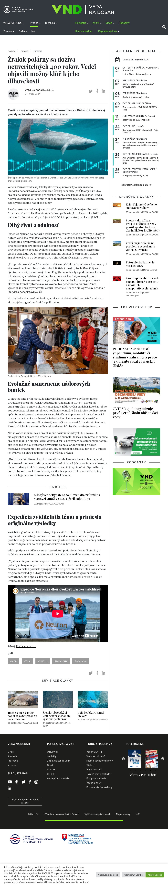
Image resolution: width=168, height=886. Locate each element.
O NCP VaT (52, 751)
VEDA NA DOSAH (34, 90)
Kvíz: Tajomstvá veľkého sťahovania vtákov (141, 206)
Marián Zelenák (150, 270)
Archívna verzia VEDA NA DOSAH (25, 801)
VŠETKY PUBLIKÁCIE (143, 775)
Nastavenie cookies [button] (108, 874)
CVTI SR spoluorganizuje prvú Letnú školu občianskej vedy (135, 412)
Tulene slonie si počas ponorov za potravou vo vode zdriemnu (22, 716)
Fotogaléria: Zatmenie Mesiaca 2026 (140, 263)
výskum (42, 661)
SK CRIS (51, 769)
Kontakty (12, 756)
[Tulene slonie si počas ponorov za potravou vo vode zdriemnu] (23, 700)
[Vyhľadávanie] (164, 27)
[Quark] (138, 759)
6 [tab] (155, 770)
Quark (50, 765)
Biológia (38, 51)
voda (27, 661)
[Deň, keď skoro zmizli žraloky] (93, 700)
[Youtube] (10, 782)
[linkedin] (103, 91)
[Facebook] (30, 782)
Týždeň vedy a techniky (98, 774)
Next (162, 759)
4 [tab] (145, 770)
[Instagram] (36, 782)
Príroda (24, 51)
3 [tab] (140, 770)
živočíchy (61, 661)
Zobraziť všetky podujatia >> (136, 185)
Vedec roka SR (94, 769)
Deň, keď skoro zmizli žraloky (91, 714)
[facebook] (97, 91)
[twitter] (91, 91)
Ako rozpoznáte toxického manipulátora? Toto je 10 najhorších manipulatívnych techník (143, 283)
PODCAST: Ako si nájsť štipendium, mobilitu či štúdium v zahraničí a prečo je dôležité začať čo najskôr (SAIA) (135, 357)
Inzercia (12, 765)
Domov (11, 51)
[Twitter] (23, 782)
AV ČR (13, 661)
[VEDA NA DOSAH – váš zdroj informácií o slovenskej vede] (82, 9)
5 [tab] (150, 770)
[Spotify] (16, 782)
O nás (11, 751)
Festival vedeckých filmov (99, 760)
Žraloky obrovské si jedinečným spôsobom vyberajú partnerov (57, 716)
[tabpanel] (138, 759)
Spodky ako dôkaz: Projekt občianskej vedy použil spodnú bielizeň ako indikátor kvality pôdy (143, 225)
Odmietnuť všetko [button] (133, 874)
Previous (123, 759)
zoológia (81, 661)
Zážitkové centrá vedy (58, 760)
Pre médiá (13, 760)
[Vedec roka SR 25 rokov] (155, 758)
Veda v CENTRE (94, 751)
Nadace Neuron (26, 646)
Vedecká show (94, 783)
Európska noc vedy (96, 778)
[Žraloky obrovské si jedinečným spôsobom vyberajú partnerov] (58, 700)
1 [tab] (130, 770)
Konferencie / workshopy (99, 787)
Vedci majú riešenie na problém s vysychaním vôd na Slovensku (140, 246)
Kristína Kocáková (99, 720)
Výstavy (90, 765)
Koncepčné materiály (58, 778)
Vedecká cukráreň (95, 756)
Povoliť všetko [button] (154, 874)
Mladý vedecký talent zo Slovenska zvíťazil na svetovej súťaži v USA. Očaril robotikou (67, 497)
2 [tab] (135, 770)
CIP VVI (50, 774)
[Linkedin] (9, 788)
